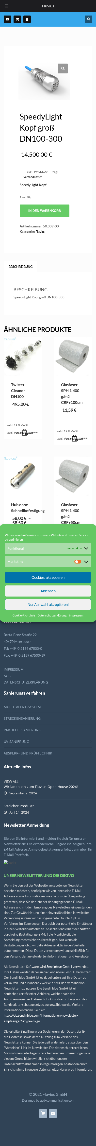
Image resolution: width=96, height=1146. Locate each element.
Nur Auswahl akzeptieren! (48, 604)
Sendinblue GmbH (59, 967)
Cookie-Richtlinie (24, 615)
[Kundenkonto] (27, 19)
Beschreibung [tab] (20, 267)
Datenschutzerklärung (51, 615)
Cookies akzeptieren (48, 577)
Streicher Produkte (19, 806)
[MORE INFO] (35, 433)
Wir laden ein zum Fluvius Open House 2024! (41, 786)
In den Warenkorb (44, 211)
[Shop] (17, 19)
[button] (63, 68)
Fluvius (40, 232)
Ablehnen (48, 591)
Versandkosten (33, 176)
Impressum (76, 615)
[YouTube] (7, 19)
